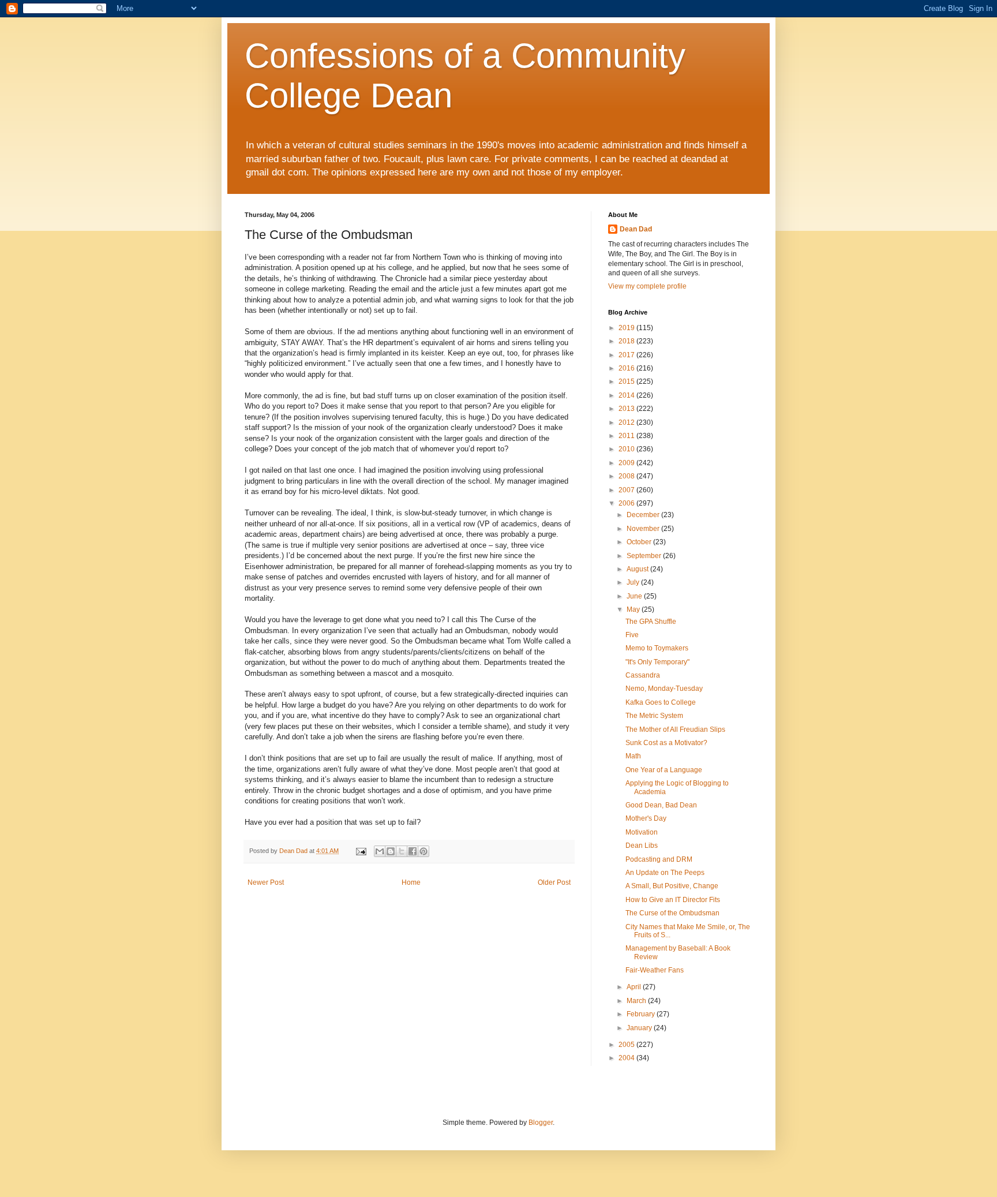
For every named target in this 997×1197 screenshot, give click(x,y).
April (635, 987)
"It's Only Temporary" (657, 662)
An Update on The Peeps (664, 873)
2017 (627, 355)
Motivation (641, 832)
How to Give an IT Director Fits (672, 900)
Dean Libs (641, 845)
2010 (627, 449)
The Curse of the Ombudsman (672, 913)
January (640, 1028)
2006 (627, 503)
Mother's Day (645, 818)
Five (632, 635)
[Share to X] (401, 851)
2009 (627, 463)
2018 (627, 341)
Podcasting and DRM (658, 859)
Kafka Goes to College (660, 702)
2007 (627, 490)
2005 (627, 1045)
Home (411, 882)
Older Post (554, 882)
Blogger (541, 1123)
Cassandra (642, 675)
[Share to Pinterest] (423, 851)
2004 (627, 1058)
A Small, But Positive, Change (671, 886)
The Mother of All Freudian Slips (675, 729)
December (644, 515)
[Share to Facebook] (412, 851)
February (642, 1014)
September (645, 556)
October (640, 542)
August (638, 569)
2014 (627, 395)
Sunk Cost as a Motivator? (666, 743)
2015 (627, 381)
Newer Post (266, 882)
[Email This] (379, 851)
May (634, 609)
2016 (627, 368)
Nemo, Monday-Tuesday (664, 688)
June (635, 596)
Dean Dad (636, 229)
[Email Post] (360, 850)
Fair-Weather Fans (654, 970)
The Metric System (654, 716)
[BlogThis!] (390, 851)
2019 (627, 328)
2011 (627, 436)
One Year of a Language (663, 770)
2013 (627, 409)
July (634, 582)
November (644, 529)
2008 (627, 476)
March (637, 1001)
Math (633, 756)
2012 (627, 422)
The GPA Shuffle (650, 622)
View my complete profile (647, 286)
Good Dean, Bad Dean (661, 805)
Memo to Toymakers (656, 648)
